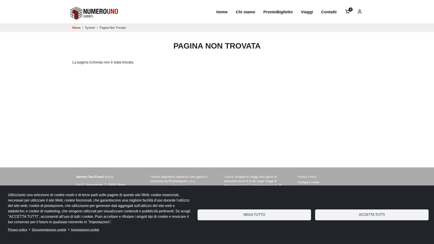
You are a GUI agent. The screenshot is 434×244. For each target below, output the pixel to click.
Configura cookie (308, 182)
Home (222, 11)
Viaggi (307, 11)
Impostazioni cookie (85, 229)
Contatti (329, 11)
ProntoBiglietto (278, 11)
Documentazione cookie (49, 229)
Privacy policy (17, 229)
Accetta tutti (372, 214)
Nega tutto (254, 214)
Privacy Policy (306, 176)
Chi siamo (245, 11)
